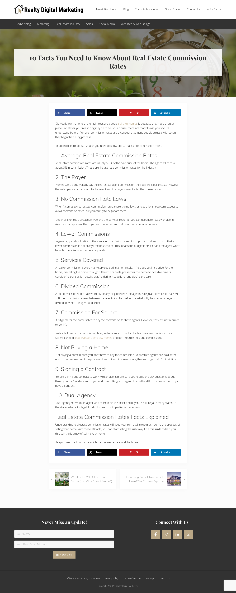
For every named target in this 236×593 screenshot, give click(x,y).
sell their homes (128, 123)
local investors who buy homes (93, 338)
